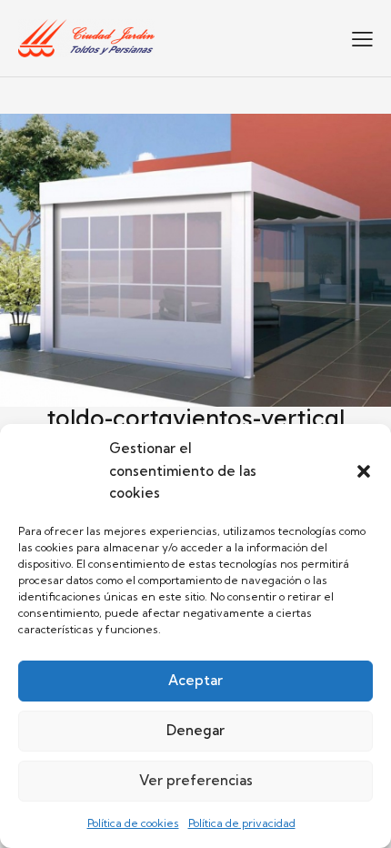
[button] (364, 471)
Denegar (195, 730)
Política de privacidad (242, 823)
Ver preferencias (196, 780)
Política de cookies (133, 823)
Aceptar (195, 680)
